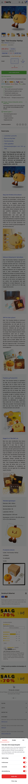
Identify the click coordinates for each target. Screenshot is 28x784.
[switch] (24, 758)
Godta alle (14, 776)
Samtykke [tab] (4, 740)
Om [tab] (23, 740)
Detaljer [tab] (14, 740)
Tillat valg (14, 781)
